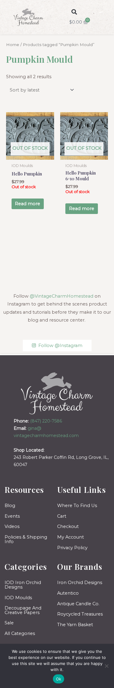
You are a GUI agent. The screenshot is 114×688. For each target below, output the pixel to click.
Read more (27, 203)
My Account (70, 537)
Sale (9, 623)
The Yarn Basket (75, 624)
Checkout (68, 526)
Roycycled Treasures (80, 614)
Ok (58, 678)
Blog (10, 505)
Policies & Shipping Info (26, 539)
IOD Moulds (18, 597)
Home (12, 44)
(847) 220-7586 (46, 421)
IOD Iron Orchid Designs (23, 585)
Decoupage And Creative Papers (23, 610)
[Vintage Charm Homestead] (57, 393)
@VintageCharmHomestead (61, 296)
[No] (106, 666)
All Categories (20, 633)
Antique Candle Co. (78, 603)
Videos (12, 526)
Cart (61, 516)
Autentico (68, 593)
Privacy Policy (72, 547)
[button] (74, 12)
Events (12, 516)
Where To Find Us (77, 505)
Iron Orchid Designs (79, 582)
